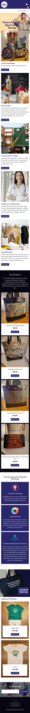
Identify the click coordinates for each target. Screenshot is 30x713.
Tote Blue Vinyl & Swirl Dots (15, 369)
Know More (5, 69)
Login (19, 10)
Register (24, 10)
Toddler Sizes (15, 628)
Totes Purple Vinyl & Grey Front (15, 413)
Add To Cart (15, 332)
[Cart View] (26, 4)
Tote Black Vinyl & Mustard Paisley (15, 325)
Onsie (15, 667)
